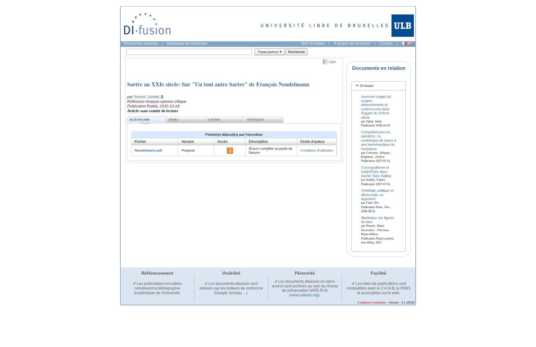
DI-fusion (366, 86)
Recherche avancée (141, 43)
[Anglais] (410, 43)
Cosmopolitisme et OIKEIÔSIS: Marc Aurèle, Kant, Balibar (376, 172)
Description (258, 141)
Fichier (140, 141)
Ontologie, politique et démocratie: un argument (377, 195)
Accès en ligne (140, 119)
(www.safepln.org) (304, 295)
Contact (385, 43)
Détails (173, 119)
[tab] (378, 85)
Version (187, 141)
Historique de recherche (187, 43)
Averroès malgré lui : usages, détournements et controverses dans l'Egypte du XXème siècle (377, 106)
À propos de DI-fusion (352, 43)
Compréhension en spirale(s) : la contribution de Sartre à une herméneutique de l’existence (378, 140)
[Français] (403, 43)
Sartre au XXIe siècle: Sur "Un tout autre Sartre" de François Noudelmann (218, 84)
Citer (332, 62)
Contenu (214, 119)
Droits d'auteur (312, 141)
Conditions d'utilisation (316, 150)
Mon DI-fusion (313, 43)
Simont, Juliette (146, 97)
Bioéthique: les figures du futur (378, 220)
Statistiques (255, 119)
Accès (222, 141)
